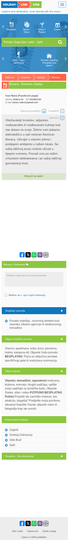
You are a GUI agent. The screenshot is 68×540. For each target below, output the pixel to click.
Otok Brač (15, 439)
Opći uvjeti (17, 531)
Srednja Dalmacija (20, 434)
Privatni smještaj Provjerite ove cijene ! (49, 63)
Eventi (57, 29)
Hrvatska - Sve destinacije (19, 456)
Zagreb (13, 429)
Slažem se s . (27, 295)
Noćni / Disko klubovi (26, 30)
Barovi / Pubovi (42, 30)
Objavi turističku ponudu (18, 339)
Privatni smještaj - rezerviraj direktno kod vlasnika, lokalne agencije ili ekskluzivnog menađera (35, 324)
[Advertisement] (34, 216)
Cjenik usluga (49, 531)
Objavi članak (12, 371)
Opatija (41, 77)
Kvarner (25, 77)
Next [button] (65, 26)
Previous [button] (2, 26)
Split (12, 445)
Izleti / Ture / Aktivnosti (18, 61)
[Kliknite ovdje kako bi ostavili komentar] (34, 279)
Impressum (32, 531)
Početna (9, 77)
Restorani (11, 29)
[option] (11, 26)
